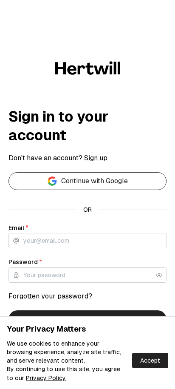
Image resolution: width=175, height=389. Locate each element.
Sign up (95, 158)
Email (18, 227)
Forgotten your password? (50, 296)
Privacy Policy (46, 378)
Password (25, 261)
